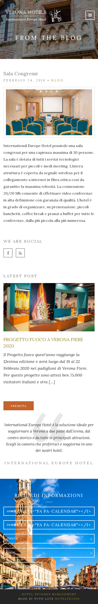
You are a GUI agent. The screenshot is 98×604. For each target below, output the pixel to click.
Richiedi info (23, 566)
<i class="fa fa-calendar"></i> (51, 511)
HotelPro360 (67, 598)
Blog (57, 80)
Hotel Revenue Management (49, 594)
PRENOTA (18, 406)
